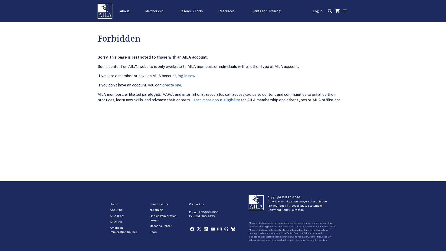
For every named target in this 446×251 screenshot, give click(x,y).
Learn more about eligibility (215, 100)
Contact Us (196, 204)
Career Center (159, 204)
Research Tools (191, 11)
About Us (116, 209)
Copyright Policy (279, 209)
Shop (153, 232)
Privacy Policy (277, 205)
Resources (227, 11)
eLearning (156, 209)
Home (114, 204)
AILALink (116, 222)
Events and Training (266, 11)
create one (171, 85)
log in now (186, 76)
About (124, 11)
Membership (154, 11)
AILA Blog (117, 216)
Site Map (298, 209)
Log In (317, 11)
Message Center (161, 226)
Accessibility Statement (305, 205)
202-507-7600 (209, 212)
